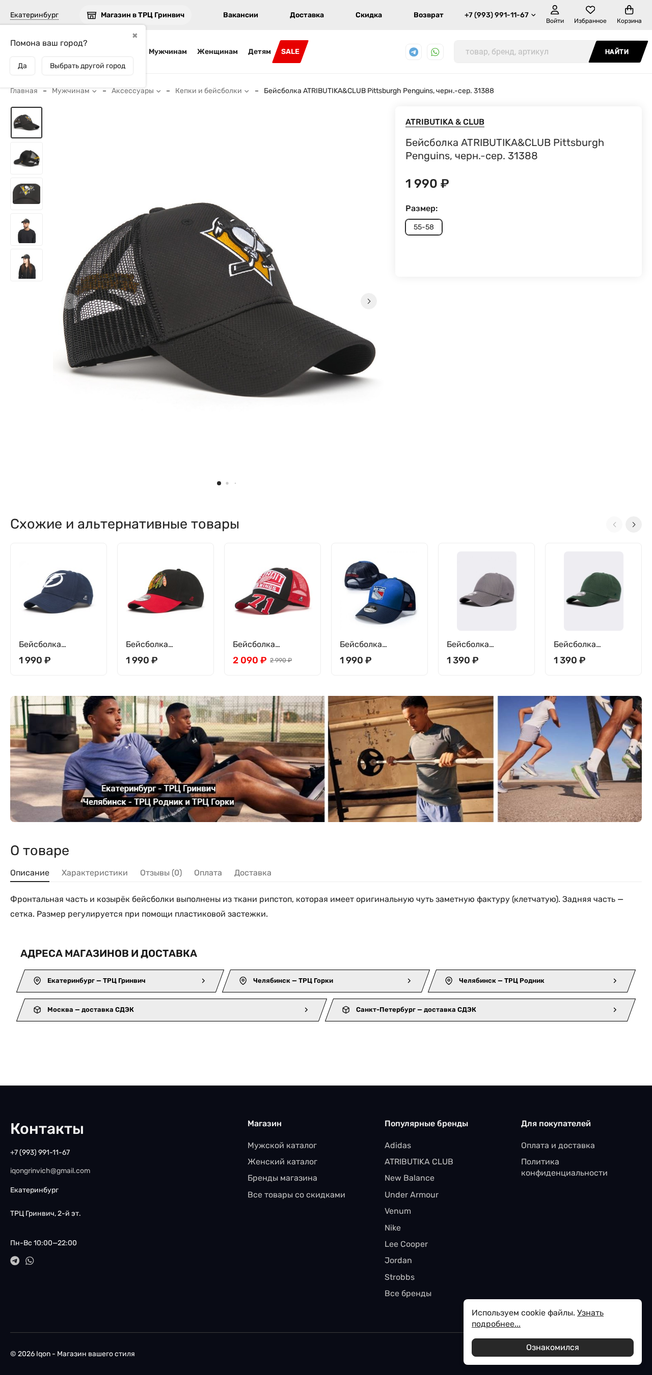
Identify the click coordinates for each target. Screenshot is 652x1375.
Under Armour (412, 1195)
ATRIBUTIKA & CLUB (444, 122)
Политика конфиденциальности (564, 1167)
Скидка (369, 15)
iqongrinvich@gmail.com (50, 1170)
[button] (219, 483)
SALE (290, 51)
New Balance (409, 1178)
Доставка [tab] (252, 872)
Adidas (398, 1145)
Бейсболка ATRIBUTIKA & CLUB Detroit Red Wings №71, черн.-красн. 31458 (271, 644)
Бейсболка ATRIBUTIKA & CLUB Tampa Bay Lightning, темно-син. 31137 (57, 644)
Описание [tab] (29, 872)
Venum (398, 1211)
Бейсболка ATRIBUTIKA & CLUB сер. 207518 (485, 644)
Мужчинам (168, 51)
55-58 (424, 227)
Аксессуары (133, 90)
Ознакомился (552, 1347)
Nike (393, 1228)
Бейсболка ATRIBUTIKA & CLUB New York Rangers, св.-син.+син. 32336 (378, 644)
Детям (259, 51)
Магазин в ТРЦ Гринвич (142, 15)
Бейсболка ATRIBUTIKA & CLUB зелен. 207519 (592, 644)
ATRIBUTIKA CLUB (419, 1161)
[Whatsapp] (435, 52)
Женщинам (217, 51)
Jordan (398, 1260)
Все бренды (408, 1293)
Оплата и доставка (558, 1145)
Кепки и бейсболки (208, 90)
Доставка (307, 15)
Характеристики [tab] (95, 872)
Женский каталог (282, 1161)
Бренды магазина (282, 1178)
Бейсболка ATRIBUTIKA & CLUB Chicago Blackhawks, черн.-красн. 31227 (164, 644)
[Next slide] (369, 301)
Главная (24, 90)
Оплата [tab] (208, 872)
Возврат (429, 15)
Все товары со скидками (296, 1195)
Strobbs (400, 1277)
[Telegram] (413, 52)
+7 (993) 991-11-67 (497, 15)
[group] (219, 300)
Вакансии (240, 15)
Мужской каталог (282, 1145)
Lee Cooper (406, 1244)
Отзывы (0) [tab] (161, 872)
